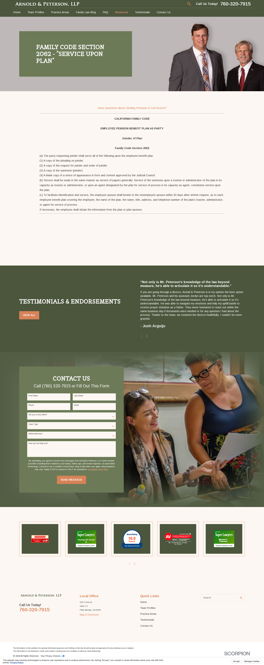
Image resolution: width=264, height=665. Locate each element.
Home (143, 602)
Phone (31, 405)
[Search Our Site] (241, 598)
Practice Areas (148, 614)
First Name (33, 396)
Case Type (33, 424)
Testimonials (147, 619)
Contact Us (146, 625)
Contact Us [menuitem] (164, 12)
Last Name (78, 396)
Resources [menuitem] (121, 12)
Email (76, 405)
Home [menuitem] (16, 12)
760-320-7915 (235, 4)
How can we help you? (38, 443)
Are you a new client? (37, 414)
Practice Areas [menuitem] (60, 12)
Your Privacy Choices (50, 656)
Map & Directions (89, 614)
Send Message (71, 479)
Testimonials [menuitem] (142, 12)
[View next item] (146, 336)
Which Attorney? (35, 434)
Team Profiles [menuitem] (35, 12)
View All (29, 315)
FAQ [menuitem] (105, 12)
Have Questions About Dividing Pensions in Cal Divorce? (132, 107)
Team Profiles (148, 608)
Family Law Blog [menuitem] (86, 12)
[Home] (47, 4)
